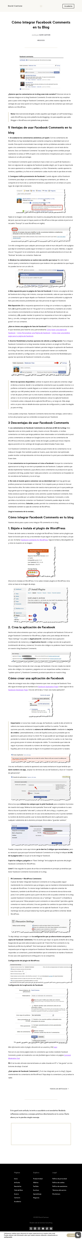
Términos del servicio (59, 1190)
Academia (68, 6)
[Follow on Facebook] (39, 1228)
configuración (8, 1237)
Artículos (17, 1182)
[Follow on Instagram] (35, 1228)
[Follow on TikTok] (47, 1228)
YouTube (35, 1186)
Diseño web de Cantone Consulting (41, 1223)
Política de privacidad (59, 1179)
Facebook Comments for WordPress (34, 540)
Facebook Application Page (48, 687)
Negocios (41, 40)
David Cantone (15, 6)
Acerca (16, 1194)
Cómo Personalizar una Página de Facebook (33, 333)
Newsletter (17, 1186)
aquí (55, 1047)
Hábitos (35, 1182)
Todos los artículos (58, 1089)
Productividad (37, 1179)
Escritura (36, 1190)
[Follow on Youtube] (43, 1228)
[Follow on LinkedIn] (51, 1228)
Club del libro (18, 1190)
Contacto (17, 1198)
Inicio (16, 1179)
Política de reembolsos (59, 1186)
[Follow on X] (31, 1228)
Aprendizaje (37, 1194)
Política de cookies (58, 1182)
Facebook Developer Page (18, 690)
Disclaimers (56, 1194)
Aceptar (72, 1235)
